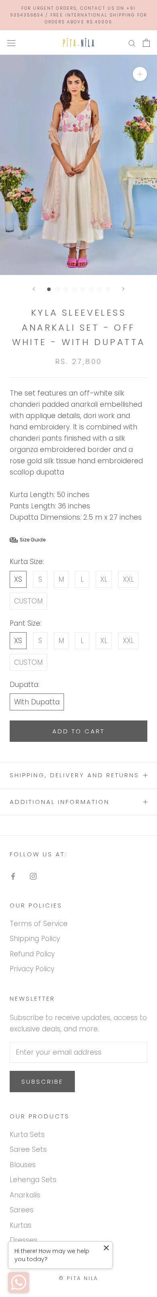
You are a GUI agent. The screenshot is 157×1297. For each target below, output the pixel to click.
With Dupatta (37, 702)
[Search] (132, 42)
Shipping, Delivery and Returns (74, 775)
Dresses (23, 1240)
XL (103, 579)
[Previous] (34, 289)
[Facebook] (13, 875)
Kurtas (20, 1225)
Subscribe (42, 1081)
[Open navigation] (11, 42)
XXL (128, 579)
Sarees (21, 1210)
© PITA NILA (78, 1278)
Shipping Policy (35, 938)
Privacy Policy (32, 969)
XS (18, 579)
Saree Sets (28, 1149)
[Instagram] (33, 875)
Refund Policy (32, 954)
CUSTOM (28, 601)
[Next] (123, 289)
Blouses (23, 1165)
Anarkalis (25, 1195)
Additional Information (59, 801)
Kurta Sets (27, 1134)
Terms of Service (39, 924)
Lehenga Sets (33, 1180)
